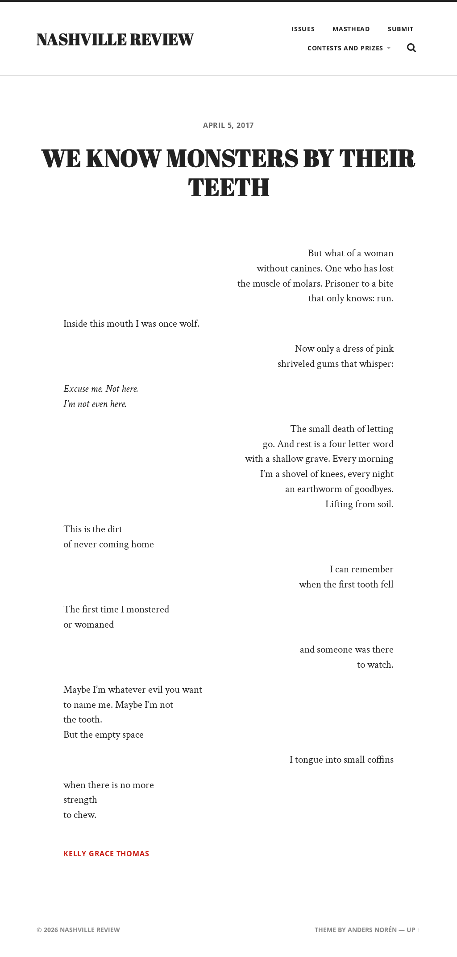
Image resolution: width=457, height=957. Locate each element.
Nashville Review (116, 38)
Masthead (351, 29)
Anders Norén (372, 929)
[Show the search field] (411, 48)
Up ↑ (413, 929)
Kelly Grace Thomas (106, 853)
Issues (303, 29)
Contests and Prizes (345, 48)
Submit (401, 29)
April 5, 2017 (228, 125)
